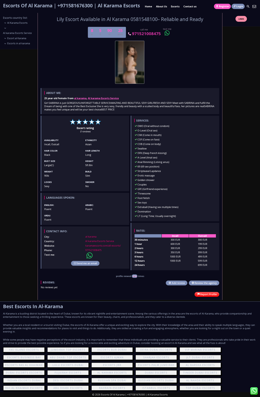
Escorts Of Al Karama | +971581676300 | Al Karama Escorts (71, 5)
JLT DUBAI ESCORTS (200, 357)
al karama (80, 98)
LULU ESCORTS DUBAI (68, 365)
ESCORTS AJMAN (112, 357)
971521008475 (146, 33)
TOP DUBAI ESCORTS (200, 388)
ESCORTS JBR (112, 365)
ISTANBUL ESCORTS (156, 388)
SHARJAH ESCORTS (156, 357)
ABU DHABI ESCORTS (68, 388)
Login (239, 6)
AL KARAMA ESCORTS (112, 372)
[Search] (248, 6)
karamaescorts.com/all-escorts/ (103, 245)
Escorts (175, 6)
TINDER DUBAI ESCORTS (200, 372)
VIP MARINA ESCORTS (200, 349)
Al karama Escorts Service (103, 98)
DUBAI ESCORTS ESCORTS (24, 372)
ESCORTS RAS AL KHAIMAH (24, 365)
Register (224, 6)
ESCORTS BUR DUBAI (112, 349)
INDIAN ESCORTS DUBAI (24, 380)
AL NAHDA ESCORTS (200, 380)
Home (148, 6)
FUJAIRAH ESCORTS (68, 372)
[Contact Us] (254, 6)
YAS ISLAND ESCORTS (24, 349)
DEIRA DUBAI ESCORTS (156, 349)
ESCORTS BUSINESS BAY (24, 357)
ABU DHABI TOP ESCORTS (68, 357)
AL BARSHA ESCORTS (200, 365)
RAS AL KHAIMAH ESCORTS (24, 388)
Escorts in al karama (18, 43)
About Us (161, 6)
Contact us (190, 6)
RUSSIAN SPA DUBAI (112, 380)
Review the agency (206, 283)
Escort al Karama (16, 38)
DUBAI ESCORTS (156, 372)
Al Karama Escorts (17, 22)
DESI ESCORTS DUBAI (68, 380)
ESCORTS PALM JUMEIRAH (156, 365)
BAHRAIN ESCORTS (112, 388)
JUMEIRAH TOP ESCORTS (68, 349)
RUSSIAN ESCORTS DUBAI (156, 380)
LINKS (241, 19)
